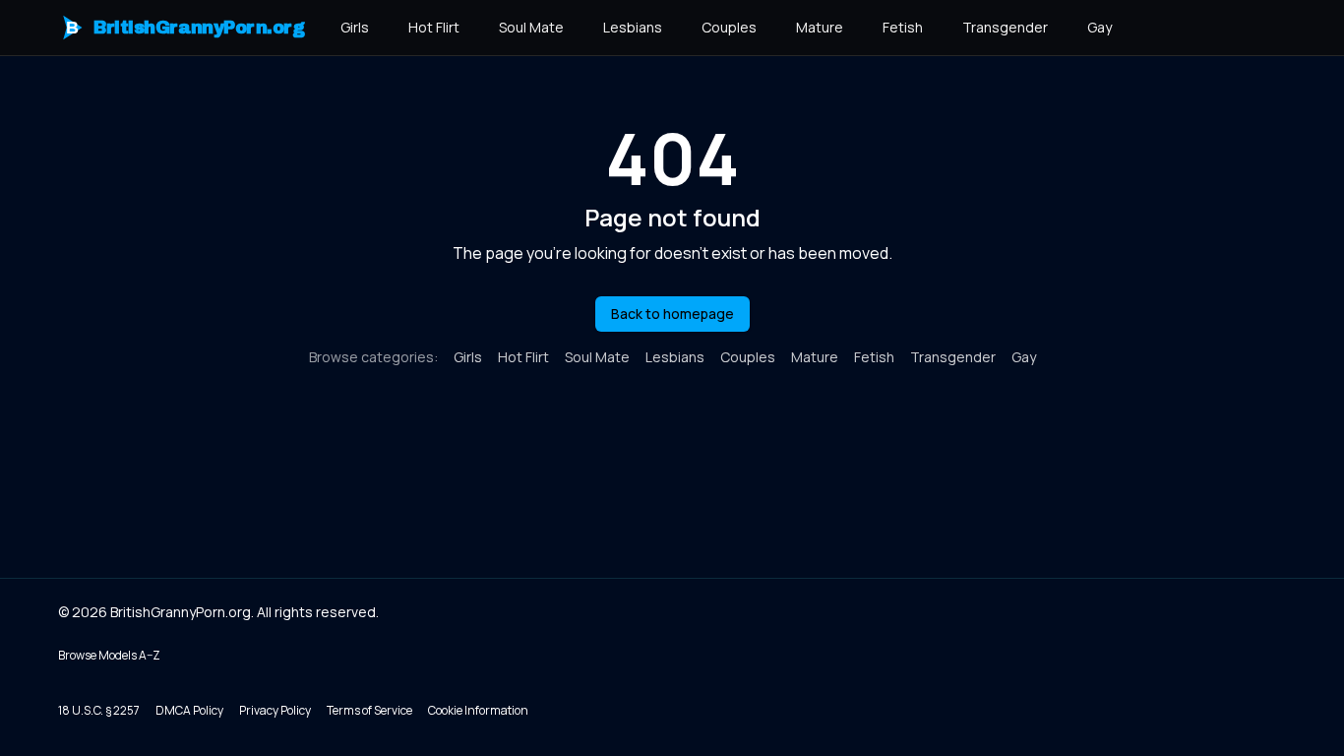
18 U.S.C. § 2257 (99, 710)
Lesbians (632, 27)
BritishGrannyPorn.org (185, 27)
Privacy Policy (275, 710)
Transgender (1005, 27)
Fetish (903, 27)
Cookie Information (478, 710)
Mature (819, 27)
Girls (354, 27)
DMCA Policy (189, 710)
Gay (1099, 27)
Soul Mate (531, 27)
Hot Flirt (433, 27)
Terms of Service (369, 710)
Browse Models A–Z (109, 655)
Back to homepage (672, 313)
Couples (729, 27)
